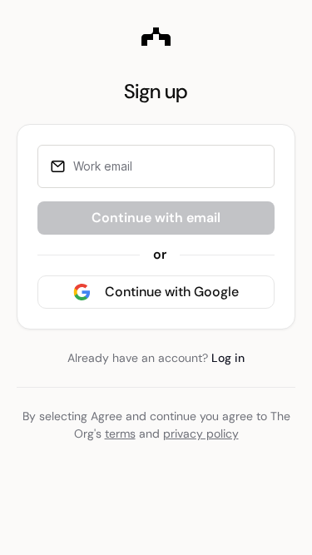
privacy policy (201, 433)
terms (120, 433)
